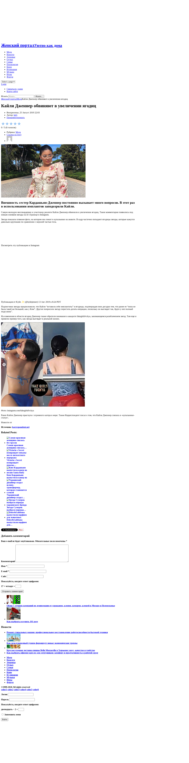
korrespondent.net (20, 427)
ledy (15, 115)
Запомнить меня (12, 714)
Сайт (3, 576)
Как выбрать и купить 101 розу (22, 621)
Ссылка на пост (14, 135)
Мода (9, 52)
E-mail (5, 571)
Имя (4, 566)
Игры (9, 74)
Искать (4, 96)
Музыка (10, 72)
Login (3, 84)
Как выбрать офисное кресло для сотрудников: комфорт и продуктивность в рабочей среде (52, 653)
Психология (12, 64)
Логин (4, 694)
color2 (10, 689)
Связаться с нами (15, 89)
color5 (29, 689)
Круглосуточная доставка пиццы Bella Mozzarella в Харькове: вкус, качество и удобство (51, 650)
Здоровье (11, 57)
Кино (9, 67)
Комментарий (8, 561)
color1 (4, 689)
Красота (10, 54)
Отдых (10, 59)
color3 (17, 689)
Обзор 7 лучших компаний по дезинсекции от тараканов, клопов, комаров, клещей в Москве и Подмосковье (61, 605)
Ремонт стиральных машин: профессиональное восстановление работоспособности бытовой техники (57, 632)
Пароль (5, 699)
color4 (23, 689)
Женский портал (31, 45)
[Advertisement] (94, 20)
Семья (9, 62)
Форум (10, 77)
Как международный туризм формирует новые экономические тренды (42, 643)
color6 (36, 689)
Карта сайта (12, 91)
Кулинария (12, 69)
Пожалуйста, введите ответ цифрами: (20, 581)
